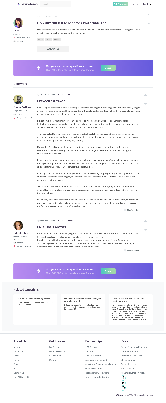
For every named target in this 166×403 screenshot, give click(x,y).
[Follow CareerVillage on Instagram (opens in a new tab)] (123, 388)
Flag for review (132, 210)
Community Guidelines (131, 355)
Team (16, 355)
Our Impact (18, 351)
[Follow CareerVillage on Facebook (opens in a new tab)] (123, 377)
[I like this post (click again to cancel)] (148, 15)
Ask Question (120, 4)
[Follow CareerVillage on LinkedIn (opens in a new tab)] (123, 383)
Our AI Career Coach (23, 377)
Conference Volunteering (97, 377)
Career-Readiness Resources (134, 347)
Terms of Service (128, 364)
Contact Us (18, 372)
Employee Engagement (96, 360)
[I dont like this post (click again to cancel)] (148, 23)
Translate (69, 17)
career (40, 39)
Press (16, 368)
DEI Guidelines (128, 360)
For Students (55, 347)
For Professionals (57, 351)
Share (78, 17)
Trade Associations (94, 368)
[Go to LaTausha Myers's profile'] (18, 226)
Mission (17, 347)
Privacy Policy (127, 368)
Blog (15, 364)
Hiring (16, 360)
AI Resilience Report (130, 351)
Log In (146, 4)
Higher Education (93, 355)
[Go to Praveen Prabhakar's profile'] (18, 100)
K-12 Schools (91, 347)
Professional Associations (97, 372)
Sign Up (135, 4)
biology (57, 39)
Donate (52, 360)
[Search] (67, 4)
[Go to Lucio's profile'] (18, 23)
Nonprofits (90, 351)
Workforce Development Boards (100, 364)
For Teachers (55, 355)
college (48, 39)
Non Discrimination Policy (133, 372)
